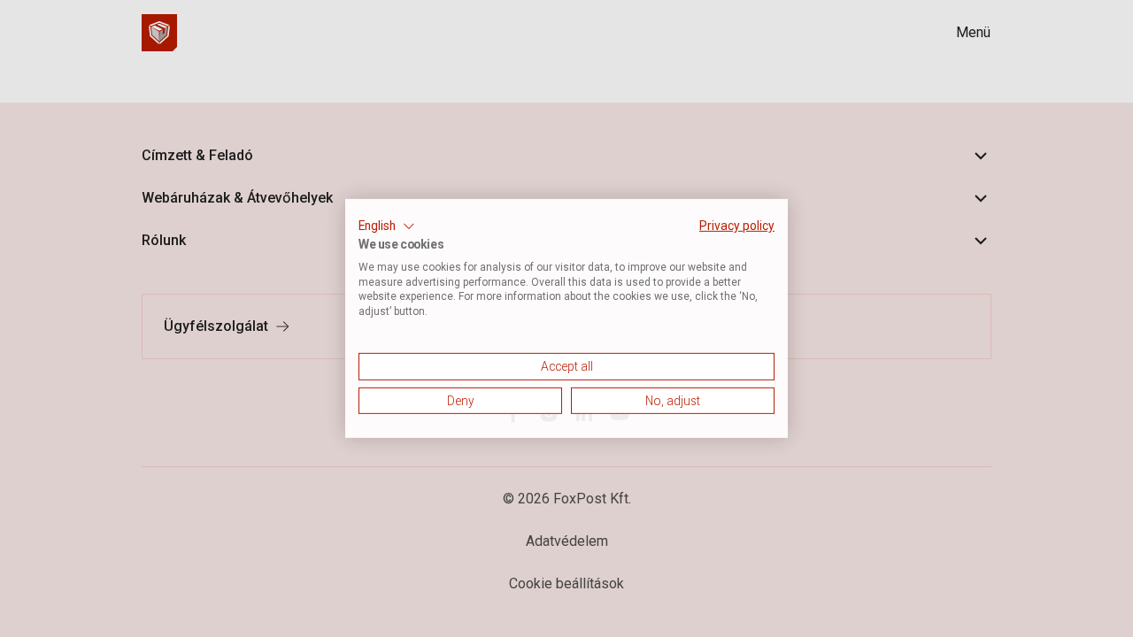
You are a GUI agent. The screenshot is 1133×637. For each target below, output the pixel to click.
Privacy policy (737, 226)
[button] (386, 226)
